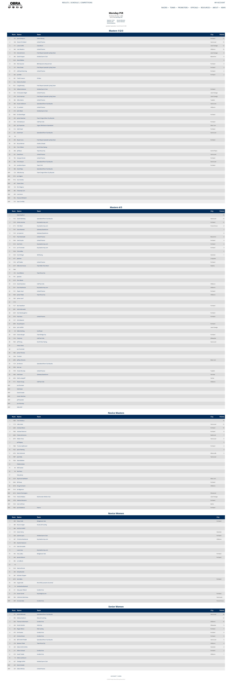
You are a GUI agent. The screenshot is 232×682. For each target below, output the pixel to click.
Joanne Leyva (20, 535)
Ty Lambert (20, 107)
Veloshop (39, 625)
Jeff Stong (19, 342)
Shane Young (20, 382)
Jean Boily (19, 457)
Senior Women (121, 21)
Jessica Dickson (21, 557)
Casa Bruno (40, 45)
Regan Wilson (20, 629)
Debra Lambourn (21, 658)
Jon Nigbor (20, 176)
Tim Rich (19, 356)
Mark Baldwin (20, 460)
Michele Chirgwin (21, 575)
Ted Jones (19, 338)
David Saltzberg (21, 218)
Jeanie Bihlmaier (21, 614)
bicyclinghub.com (41, 593)
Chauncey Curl (21, 190)
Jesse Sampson (21, 38)
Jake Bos (19, 258)
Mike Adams (20, 100)
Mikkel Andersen (21, 89)
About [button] (216, 7)
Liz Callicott (20, 561)
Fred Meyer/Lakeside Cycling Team (46, 53)
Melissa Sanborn (21, 618)
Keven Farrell (20, 593)
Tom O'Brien (20, 147)
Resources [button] (205, 7)
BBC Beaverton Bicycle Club (44, 64)
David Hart (20, 132)
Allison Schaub (21, 650)
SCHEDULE (75, 2)
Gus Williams (20, 273)
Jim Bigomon (20, 489)
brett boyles (20, 240)
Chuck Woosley (21, 371)
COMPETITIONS (86, 2)
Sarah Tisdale (20, 654)
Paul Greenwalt (21, 237)
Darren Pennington (22, 493)
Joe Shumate (20, 385)
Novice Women (121, 20)
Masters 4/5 (110, 21)
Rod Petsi (19, 471)
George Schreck (21, 158)
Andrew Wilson (21, 428)
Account (113, 676)
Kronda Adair (20, 601)
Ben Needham (21, 305)
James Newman (21, 118)
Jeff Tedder (20, 262)
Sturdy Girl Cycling (42, 525)
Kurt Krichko (20, 180)
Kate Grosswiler (21, 546)
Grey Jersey (20, 475)
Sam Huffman (21, 504)
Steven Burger (21, 334)
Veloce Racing (40, 38)
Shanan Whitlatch (22, 198)
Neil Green (20, 374)
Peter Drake (20, 67)
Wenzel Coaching (41, 618)
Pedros (39, 507)
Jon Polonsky (20, 403)
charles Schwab (41, 143)
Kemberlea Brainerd (22, 586)
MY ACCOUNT (220, 2)
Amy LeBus (20, 554)
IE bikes (39, 78)
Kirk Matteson (21, 122)
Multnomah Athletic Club (43, 497)
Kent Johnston (21, 53)
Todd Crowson (21, 78)
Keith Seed (20, 129)
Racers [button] (164, 7)
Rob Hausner (20, 64)
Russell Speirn (20, 324)
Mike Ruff (19, 407)
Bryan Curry (20, 140)
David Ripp (20, 169)
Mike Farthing (20, 331)
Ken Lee (19, 367)
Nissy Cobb (20, 521)
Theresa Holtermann (22, 621)
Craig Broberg (20, 85)
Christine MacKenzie (22, 539)
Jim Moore (20, 363)
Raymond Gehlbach (22, 478)
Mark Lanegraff (21, 378)
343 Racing (40, 255)
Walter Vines (20, 439)
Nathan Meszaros (22, 500)
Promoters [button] (183, 7)
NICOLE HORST (21, 528)
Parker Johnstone (21, 435)
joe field (19, 74)
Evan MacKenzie (21, 287)
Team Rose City (41, 151)
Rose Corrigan (21, 525)
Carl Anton (20, 194)
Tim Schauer (20, 161)
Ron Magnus (20, 187)
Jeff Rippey (20, 442)
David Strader (20, 392)
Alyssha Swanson (21, 543)
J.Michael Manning (22, 71)
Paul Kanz (19, 316)
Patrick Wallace (21, 497)
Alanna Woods (21, 568)
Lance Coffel (20, 45)
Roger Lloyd (20, 291)
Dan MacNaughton (22, 313)
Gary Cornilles (20, 201)
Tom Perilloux (20, 420)
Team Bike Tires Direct (43, 266)
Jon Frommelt (20, 247)
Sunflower (40, 331)
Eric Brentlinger (21, 114)
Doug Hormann (21, 486)
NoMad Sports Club (42, 56)
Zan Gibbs (19, 579)
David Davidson (21, 284)
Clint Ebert (20, 226)
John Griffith (20, 327)
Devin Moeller (20, 665)
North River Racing (42, 147)
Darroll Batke (20, 60)
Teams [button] (173, 7)
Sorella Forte (40, 590)
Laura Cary (20, 550)
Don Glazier (20, 280)
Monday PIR (116, 13)
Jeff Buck (19, 151)
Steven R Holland (21, 42)
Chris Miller (20, 251)
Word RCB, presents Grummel (45, 583)
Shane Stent (20, 183)
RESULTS (65, 2)
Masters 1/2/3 (110, 20)
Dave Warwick (21, 229)
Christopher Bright (22, 93)
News (223, 7)
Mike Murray (20, 172)
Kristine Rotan (21, 636)
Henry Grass (20, 345)
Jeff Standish (20, 400)
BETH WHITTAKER (22, 640)
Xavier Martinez (21, 396)
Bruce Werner (20, 143)
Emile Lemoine (21, 222)
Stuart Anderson (21, 103)
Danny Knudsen (21, 82)
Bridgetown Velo (41, 521)
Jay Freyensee (20, 125)
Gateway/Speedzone (42, 229)
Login (119, 676)
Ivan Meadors (20, 49)
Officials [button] (194, 7)
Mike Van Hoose (21, 266)
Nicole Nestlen (21, 625)
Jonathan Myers (21, 165)
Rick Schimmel (21, 453)
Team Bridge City (41, 334)
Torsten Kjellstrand (22, 446)
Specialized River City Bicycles (45, 103)
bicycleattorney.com (42, 222)
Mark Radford (20, 215)
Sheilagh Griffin (21, 661)
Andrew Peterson (21, 431)
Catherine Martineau (22, 597)
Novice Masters (111, 23)
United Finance (41, 42)
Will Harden (20, 468)
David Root (20, 154)
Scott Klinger (20, 255)
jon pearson (20, 233)
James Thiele (20, 295)
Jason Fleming (20, 449)
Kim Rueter (20, 632)
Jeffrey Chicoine (21, 360)
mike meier (20, 424)
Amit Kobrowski (21, 309)
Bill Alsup (19, 482)
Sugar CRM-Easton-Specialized (45, 125)
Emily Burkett (20, 572)
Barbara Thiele (21, 643)
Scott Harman (21, 96)
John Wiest (20, 111)
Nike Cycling (40, 629)
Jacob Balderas (21, 507)
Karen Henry (20, 532)
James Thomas (21, 353)
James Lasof (20, 298)
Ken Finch (19, 244)
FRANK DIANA (21, 464)
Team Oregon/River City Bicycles (45, 118)
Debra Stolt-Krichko (22, 647)
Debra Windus (21, 668)
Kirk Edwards (20, 320)
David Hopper (21, 56)
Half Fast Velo (40, 122)
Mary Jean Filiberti (22, 590)
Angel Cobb (20, 583)
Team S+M (40, 165)
